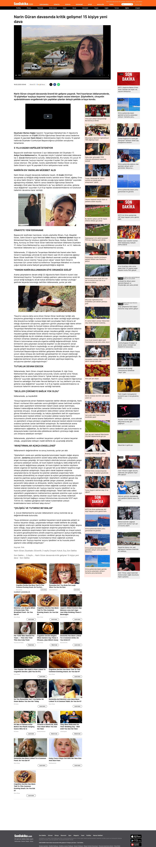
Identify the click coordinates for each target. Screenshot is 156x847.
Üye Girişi (137, 4)
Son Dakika (42, 835)
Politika (18, 8)
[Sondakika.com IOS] (136, 836)
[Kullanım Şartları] (43, 846)
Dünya (57, 835)
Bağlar (33, 133)
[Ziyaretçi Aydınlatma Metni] (106, 846)
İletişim (27, 841)
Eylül (35, 135)
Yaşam (96, 8)
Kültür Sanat (53, 8)
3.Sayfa (137, 8)
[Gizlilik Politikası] (53, 846)
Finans (29, 8)
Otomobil (85, 8)
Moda (74, 8)
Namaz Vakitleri (98, 835)
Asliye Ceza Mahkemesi (24, 155)
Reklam (23, 841)
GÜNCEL (57, 4)
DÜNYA (67, 4)
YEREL (111, 4)
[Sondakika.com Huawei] (136, 844)
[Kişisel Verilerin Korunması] (91, 846)
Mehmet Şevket (66, 238)
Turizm (117, 8)
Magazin (76, 835)
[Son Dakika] (23, 3)
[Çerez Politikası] (78, 846)
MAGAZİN (100, 4)
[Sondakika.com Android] (136, 840)
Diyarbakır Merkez (22, 133)
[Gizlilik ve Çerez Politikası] (66, 846)
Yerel (82, 835)
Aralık (61, 175)
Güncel (50, 835)
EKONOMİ (79, 4)
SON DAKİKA (44, 4)
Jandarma (26, 458)
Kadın (64, 8)
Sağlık (106, 8)
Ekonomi (63, 835)
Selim (47, 238)
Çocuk (22, 158)
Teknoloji (40, 8)
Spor (69, 835)
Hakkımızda (17, 841)
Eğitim (127, 8)
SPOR (90, 4)
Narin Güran (36, 138)
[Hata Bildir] (117, 846)
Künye (31, 841)
